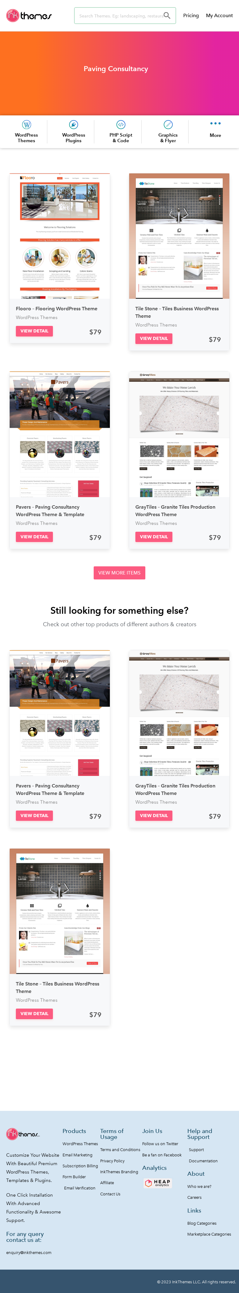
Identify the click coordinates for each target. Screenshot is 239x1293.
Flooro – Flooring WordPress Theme (56, 309)
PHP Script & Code (121, 137)
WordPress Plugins (73, 137)
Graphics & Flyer (168, 137)
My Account (219, 15)
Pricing (191, 15)
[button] (34, 331)
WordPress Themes (26, 137)
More (215, 135)
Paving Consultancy (116, 68)
